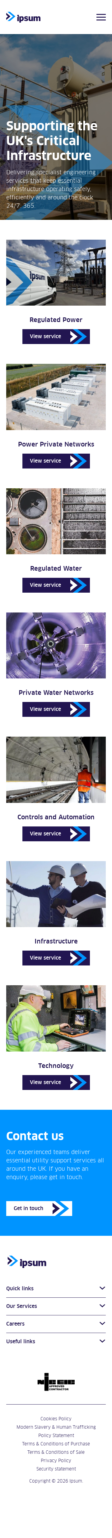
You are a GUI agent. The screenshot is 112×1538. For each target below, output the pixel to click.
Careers (15, 1324)
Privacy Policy (56, 1460)
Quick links (20, 1288)
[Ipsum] (23, 17)
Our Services (21, 1306)
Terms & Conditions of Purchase (56, 1443)
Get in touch (28, 1208)
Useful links (20, 1341)
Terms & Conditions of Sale (56, 1452)
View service (45, 336)
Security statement (56, 1468)
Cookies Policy (56, 1418)
